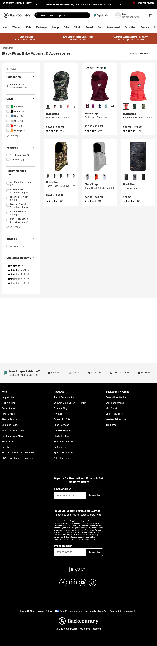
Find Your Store (145, 2)
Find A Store (8, 402)
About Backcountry (64, 397)
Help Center (8, 397)
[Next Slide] (120, 4)
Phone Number (63, 545)
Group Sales (8, 441)
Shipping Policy (10, 424)
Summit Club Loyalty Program (70, 402)
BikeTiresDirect (114, 413)
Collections (60, 446)
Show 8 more (13, 226)
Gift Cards (7, 446)
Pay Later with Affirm (13, 435)
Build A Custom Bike (13, 430)
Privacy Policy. (89, 539)
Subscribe (94, 495)
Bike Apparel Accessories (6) (18, 86)
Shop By (11, 238)
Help (4, 391)
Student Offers (61, 435)
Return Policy (9, 413)
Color (9, 99)
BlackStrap (7, 47)
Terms (78, 539)
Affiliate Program (63, 430)
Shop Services (61, 424)
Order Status (8, 408)
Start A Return (9, 419)
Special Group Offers (65, 452)
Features (12, 147)
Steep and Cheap (115, 402)
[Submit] (37, 15)
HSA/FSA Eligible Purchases (17, 457)
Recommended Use (16, 172)
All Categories (61, 457)
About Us (59, 391)
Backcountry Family (117, 391)
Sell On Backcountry (65, 441)
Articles (58, 413)
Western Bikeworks (116, 419)
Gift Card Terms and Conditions (18, 452)
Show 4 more (13, 135)
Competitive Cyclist (116, 397)
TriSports (111, 424)
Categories (13, 77)
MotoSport (111, 408)
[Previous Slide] (36, 4)
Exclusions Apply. (61, 523)
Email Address (62, 488)
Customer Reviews (18, 257)
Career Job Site (62, 419)
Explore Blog (60, 408)
